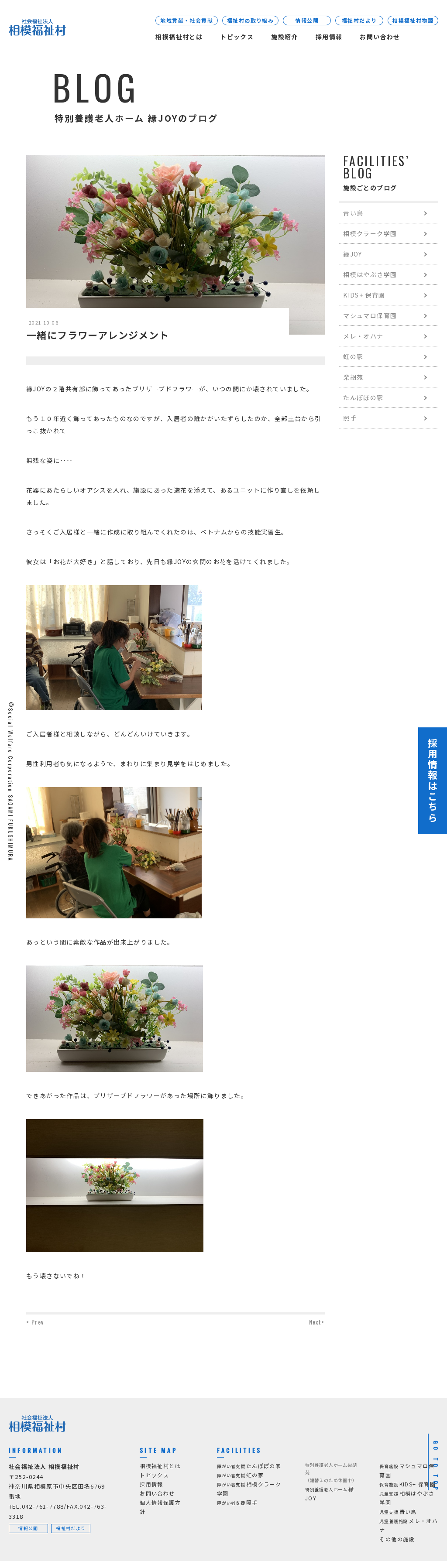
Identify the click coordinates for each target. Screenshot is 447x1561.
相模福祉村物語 (412, 20)
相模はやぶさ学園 (370, 274)
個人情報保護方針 (160, 1507)
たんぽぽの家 (363, 397)
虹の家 (353, 356)
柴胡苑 (353, 377)
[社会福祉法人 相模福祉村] (37, 29)
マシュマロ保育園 (370, 315)
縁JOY (352, 254)
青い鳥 (353, 213)
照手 (350, 418)
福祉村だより (359, 20)
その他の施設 (396, 1539)
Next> (317, 1321)
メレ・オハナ (363, 336)
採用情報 (329, 36)
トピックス (237, 36)
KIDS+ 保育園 (364, 295)
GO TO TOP (436, 1467)
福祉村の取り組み (250, 20)
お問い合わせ (380, 36)
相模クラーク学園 (370, 233)
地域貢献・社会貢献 (186, 20)
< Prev (35, 1321)
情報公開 (307, 20)
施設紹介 (284, 36)
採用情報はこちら (433, 780)
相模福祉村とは (179, 36)
